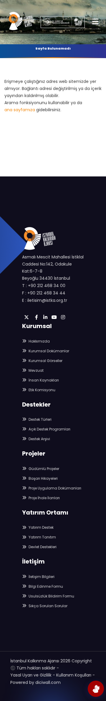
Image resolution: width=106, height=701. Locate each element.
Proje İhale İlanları (44, 497)
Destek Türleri (40, 419)
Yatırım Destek (41, 527)
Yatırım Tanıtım (42, 537)
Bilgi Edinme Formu (45, 586)
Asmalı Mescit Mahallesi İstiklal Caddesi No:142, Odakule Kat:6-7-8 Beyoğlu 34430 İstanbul (53, 267)
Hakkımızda (39, 341)
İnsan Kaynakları (43, 380)
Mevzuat (36, 370)
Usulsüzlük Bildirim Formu (51, 596)
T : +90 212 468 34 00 (43, 286)
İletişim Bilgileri (41, 576)
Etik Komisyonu (41, 389)
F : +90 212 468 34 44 (43, 293)
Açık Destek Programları (49, 429)
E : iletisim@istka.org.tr (44, 300)
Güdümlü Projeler (43, 468)
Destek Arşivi (39, 438)
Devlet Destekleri (42, 546)
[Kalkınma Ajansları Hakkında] (96, 689)
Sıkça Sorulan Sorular (47, 605)
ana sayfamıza (19, 110)
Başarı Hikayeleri (43, 478)
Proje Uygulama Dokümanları (54, 488)
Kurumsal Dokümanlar (48, 350)
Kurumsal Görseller (45, 360)
